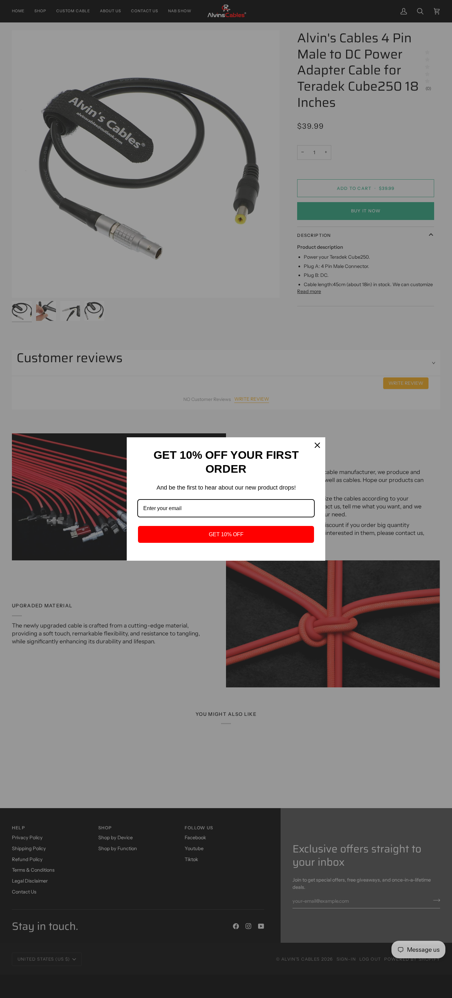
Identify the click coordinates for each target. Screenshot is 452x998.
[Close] (317, 445)
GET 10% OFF (226, 534)
